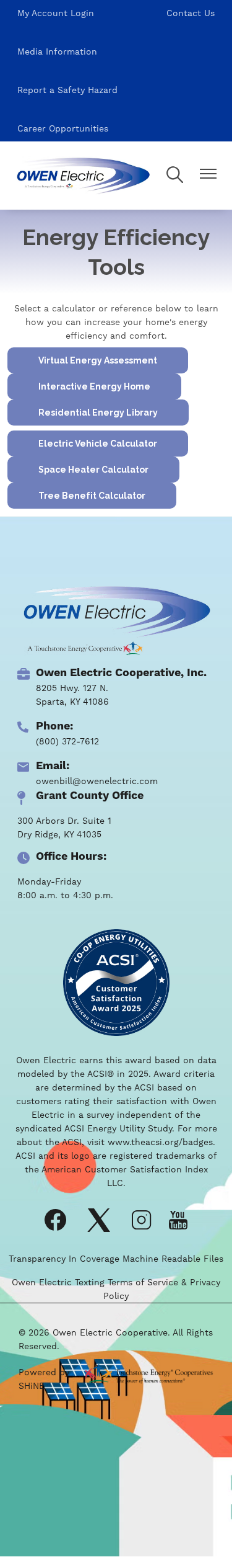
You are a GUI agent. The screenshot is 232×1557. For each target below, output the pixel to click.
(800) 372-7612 (67, 741)
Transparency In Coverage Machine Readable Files (116, 1259)
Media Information (57, 51)
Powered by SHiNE (44, 1379)
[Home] (82, 175)
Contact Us (190, 13)
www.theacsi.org (143, 1142)
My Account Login (55, 13)
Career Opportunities (62, 128)
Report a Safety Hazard (67, 90)
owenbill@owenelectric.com (97, 781)
